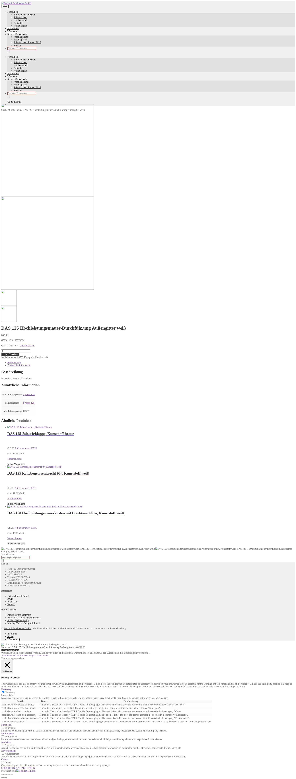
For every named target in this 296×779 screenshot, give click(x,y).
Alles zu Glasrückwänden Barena (23, 617)
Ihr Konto (12, 633)
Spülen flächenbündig (18, 620)
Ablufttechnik (41, 357)
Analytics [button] (5, 742)
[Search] (8, 51)
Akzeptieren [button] (43, 655)
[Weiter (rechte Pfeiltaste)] (5, 777)
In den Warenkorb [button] (16, 464)
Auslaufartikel (20, 25)
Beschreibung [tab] (14, 362)
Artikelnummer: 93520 (40, 441)
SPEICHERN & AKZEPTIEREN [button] (18, 768)
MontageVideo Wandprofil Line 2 (23, 623)
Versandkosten (27, 345)
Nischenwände (21, 20)
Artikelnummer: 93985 (65, 520)
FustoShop (12, 11)
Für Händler (13, 28)
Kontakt (11, 604)
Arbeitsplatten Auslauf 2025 (27, 42)
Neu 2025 (18, 23)
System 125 (29, 394)
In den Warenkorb (10, 354)
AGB (10, 598)
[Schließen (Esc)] (11, 774)
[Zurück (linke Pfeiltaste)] (2, 777)
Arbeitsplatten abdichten (19, 615)
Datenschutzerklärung (18, 596)
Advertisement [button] (8, 750)
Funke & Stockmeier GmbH (17, 628)
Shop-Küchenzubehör (24, 14)
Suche (10, 636)
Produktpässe (20, 39)
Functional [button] (6, 724)
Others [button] (4, 759)
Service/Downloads (17, 34)
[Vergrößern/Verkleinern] (2, 774)
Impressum (12, 601)
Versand (17, 45)
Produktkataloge (21, 36)
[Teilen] (8, 774)
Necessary (10, 692)
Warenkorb (12, 31)
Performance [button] (7, 733)
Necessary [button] (6, 689)
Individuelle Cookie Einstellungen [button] (18, 655)
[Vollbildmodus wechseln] (5, 774)
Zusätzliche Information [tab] (19, 365)
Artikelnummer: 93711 (48, 480)
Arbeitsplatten (20, 17)
